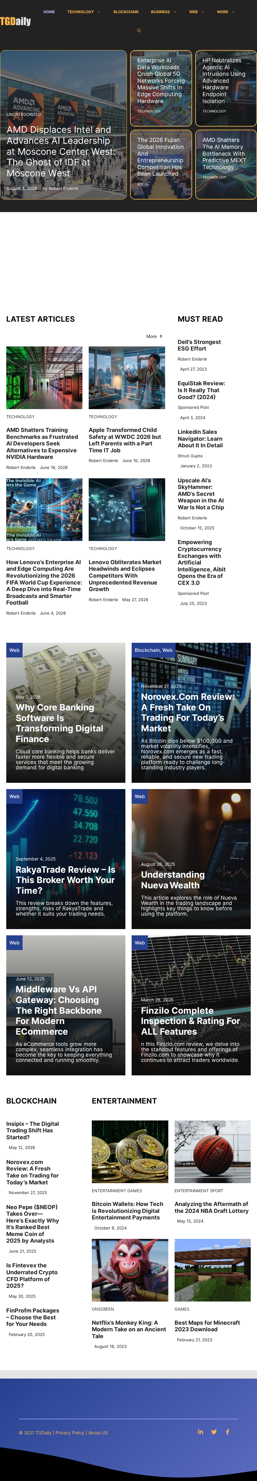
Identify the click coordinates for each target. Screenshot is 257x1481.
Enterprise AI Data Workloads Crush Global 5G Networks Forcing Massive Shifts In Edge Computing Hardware (161, 80)
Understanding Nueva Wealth (173, 880)
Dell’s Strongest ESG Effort (199, 345)
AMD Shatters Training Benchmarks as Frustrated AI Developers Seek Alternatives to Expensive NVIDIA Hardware (42, 443)
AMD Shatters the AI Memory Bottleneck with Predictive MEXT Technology (224, 153)
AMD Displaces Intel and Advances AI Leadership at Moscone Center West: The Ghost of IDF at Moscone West (61, 151)
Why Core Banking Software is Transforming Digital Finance (59, 723)
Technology (80, 11)
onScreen (103, 1309)
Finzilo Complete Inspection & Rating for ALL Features (190, 1021)
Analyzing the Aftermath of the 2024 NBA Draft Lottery (212, 1207)
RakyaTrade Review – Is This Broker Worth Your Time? (66, 880)
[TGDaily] (15, 21)
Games (134, 1190)
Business (160, 11)
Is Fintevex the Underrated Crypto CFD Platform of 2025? (32, 1275)
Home (49, 11)
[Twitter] (214, 1432)
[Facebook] (227, 1432)
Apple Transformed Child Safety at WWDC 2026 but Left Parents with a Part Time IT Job (125, 440)
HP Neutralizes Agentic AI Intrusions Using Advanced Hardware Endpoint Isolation (223, 80)
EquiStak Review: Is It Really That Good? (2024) (201, 390)
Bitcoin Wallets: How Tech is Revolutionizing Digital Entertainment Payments (127, 1211)
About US (98, 1432)
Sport (216, 1190)
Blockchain (126, 11)
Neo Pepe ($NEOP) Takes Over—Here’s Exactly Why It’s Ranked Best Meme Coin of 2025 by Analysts (32, 1224)
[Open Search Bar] (139, 30)
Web (193, 11)
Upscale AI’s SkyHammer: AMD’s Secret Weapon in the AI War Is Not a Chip (201, 494)
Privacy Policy (69, 1432)
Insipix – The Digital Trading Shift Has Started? (32, 1130)
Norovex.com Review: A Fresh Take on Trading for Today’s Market (188, 712)
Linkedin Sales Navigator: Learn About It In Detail (200, 439)
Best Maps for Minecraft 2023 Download (207, 1326)
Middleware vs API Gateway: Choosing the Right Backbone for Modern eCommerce (59, 1010)
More (222, 11)
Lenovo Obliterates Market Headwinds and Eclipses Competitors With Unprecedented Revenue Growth (125, 575)
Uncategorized (24, 114)
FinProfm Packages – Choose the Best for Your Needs (32, 1317)
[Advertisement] (128, 259)
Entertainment (109, 1190)
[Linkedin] (200, 1432)
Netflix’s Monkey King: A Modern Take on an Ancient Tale (129, 1329)
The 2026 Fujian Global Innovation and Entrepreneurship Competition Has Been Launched (160, 157)
